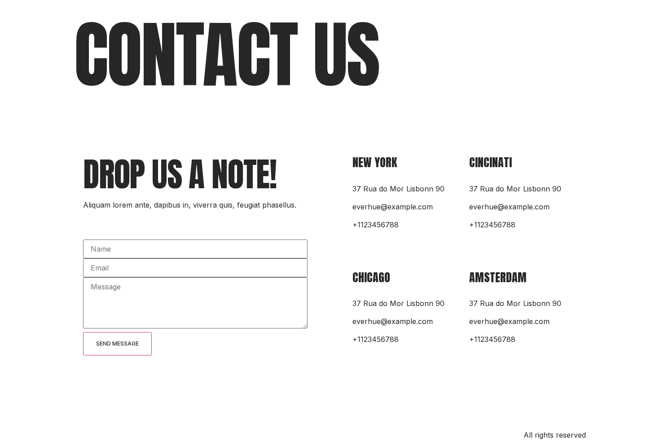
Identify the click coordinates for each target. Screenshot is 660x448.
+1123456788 (375, 224)
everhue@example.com (392, 206)
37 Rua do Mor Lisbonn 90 (398, 188)
